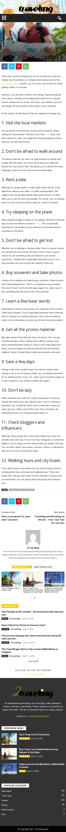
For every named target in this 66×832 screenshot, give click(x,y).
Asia (4, 814)
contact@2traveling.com (38, 716)
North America (8, 810)
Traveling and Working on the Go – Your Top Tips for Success (49, 519)
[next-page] (34, 598)
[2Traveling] (33, 7)
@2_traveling (33, 674)
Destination (7, 585)
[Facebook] (5, 66)
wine (47, 134)
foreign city (14, 490)
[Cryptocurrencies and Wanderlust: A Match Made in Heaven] (54, 579)
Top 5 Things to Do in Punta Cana (11, 589)
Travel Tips (20, 53)
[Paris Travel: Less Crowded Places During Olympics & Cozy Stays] (33, 579)
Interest (7, 53)
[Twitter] (12, 66)
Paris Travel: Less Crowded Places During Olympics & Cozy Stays (33, 590)
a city (37, 223)
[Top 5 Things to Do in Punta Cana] (11, 579)
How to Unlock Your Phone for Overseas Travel (23, 625)
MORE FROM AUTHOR (43, 567)
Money (47, 585)
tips (23, 490)
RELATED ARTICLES (22, 567)
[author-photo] (33, 537)
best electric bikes (10, 83)
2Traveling (33, 547)
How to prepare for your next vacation (16, 518)
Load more (32, 661)
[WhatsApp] (26, 66)
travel (30, 490)
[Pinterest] (19, 66)
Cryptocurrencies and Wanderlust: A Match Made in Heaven (54, 590)
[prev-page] (31, 598)
